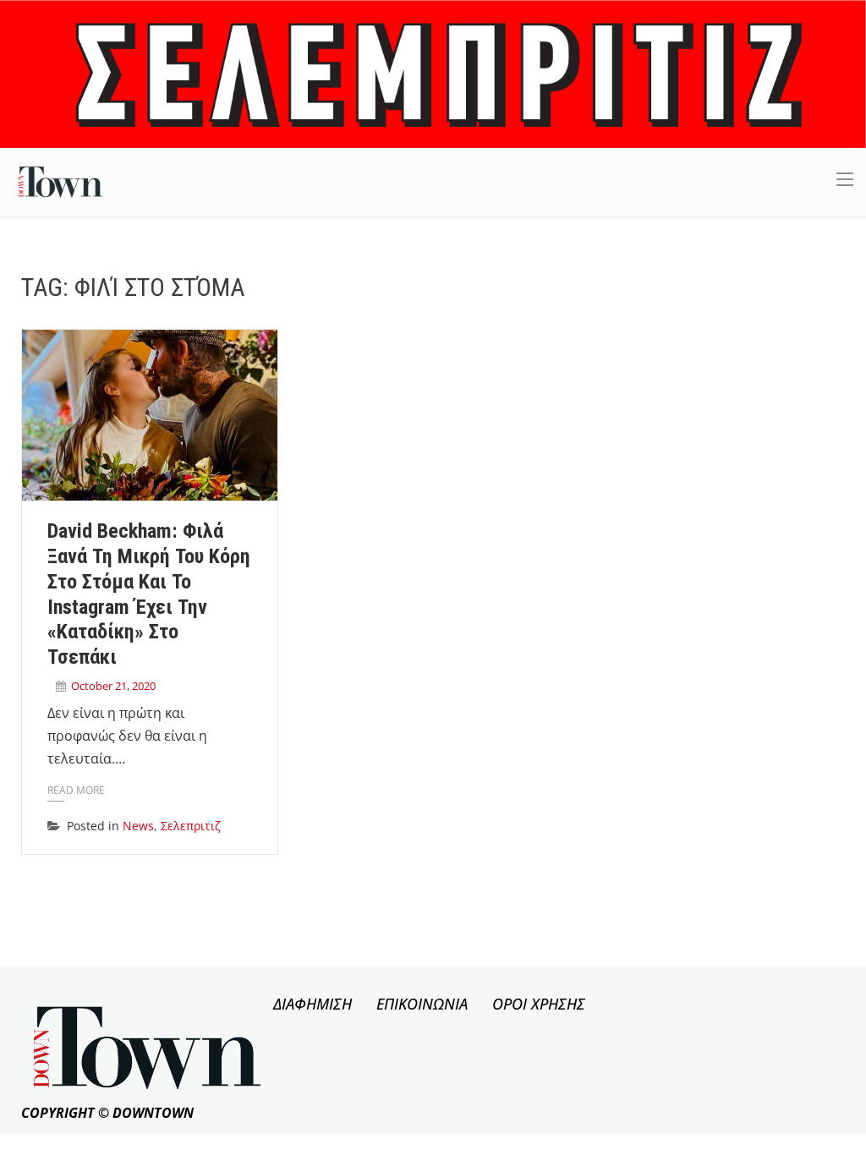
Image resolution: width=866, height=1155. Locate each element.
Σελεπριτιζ (191, 826)
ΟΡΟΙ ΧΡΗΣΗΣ (538, 1004)
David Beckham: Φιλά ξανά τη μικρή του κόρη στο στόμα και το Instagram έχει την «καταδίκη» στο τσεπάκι (148, 594)
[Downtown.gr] (60, 180)
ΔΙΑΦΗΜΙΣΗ (312, 1004)
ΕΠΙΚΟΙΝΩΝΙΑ (422, 1004)
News (138, 826)
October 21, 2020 (113, 685)
